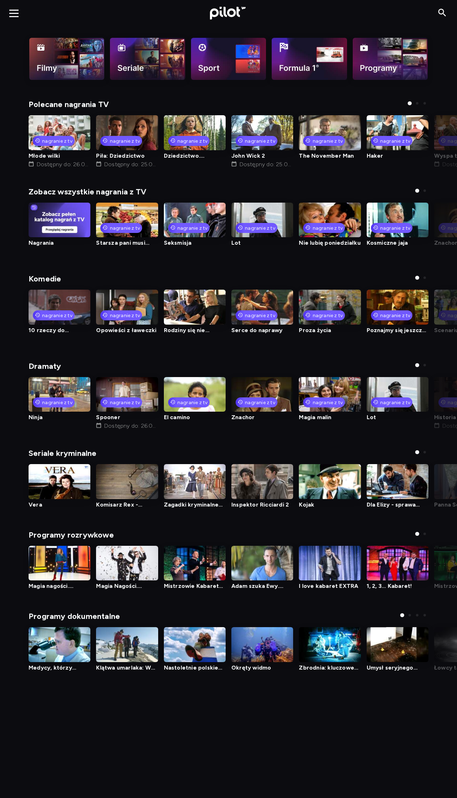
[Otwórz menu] (14, 13)
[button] (409, 103)
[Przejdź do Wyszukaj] (442, 13)
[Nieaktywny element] (66, 59)
